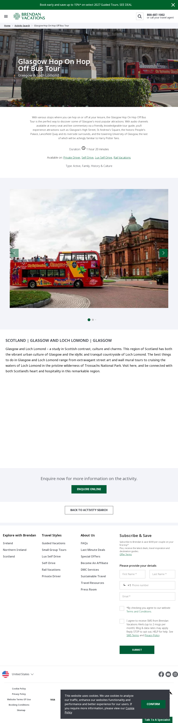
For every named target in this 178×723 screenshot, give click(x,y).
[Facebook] (162, 674)
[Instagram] (175, 674)
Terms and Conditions (139, 611)
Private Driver (71, 158)
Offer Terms (126, 554)
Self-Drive (88, 158)
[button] (29, 674)
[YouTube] (168, 674)
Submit (137, 650)
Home (7, 25)
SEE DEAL (126, 5)
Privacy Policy (152, 635)
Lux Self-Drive (103, 158)
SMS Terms (133, 635)
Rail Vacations (122, 158)
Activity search (22, 25)
